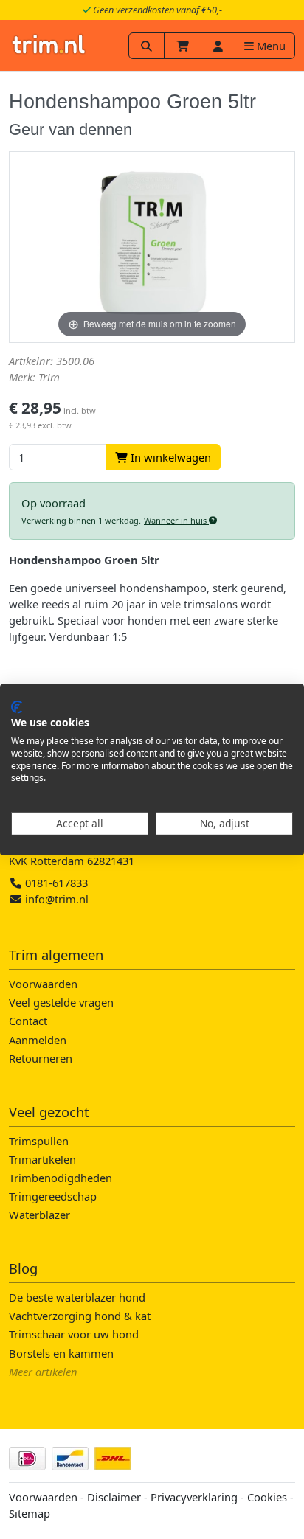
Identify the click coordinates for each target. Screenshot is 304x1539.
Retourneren (40, 1058)
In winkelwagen (169, 457)
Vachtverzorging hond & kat (80, 1315)
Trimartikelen (42, 1159)
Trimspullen (39, 1140)
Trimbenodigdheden (60, 1177)
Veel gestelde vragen (61, 1002)
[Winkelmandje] (182, 45)
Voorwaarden (43, 983)
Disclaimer (114, 1497)
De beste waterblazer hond (77, 1297)
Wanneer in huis (176, 520)
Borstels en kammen (61, 1353)
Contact (28, 1020)
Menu (270, 45)
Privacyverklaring (194, 1497)
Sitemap (29, 1513)
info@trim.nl (57, 899)
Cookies (267, 1497)
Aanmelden (37, 1039)
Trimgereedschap (53, 1196)
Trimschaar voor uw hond (74, 1334)
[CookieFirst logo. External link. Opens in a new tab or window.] (16, 706)
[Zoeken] (146, 45)
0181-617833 (55, 882)
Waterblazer (39, 1214)
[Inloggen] (218, 45)
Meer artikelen (43, 1371)
